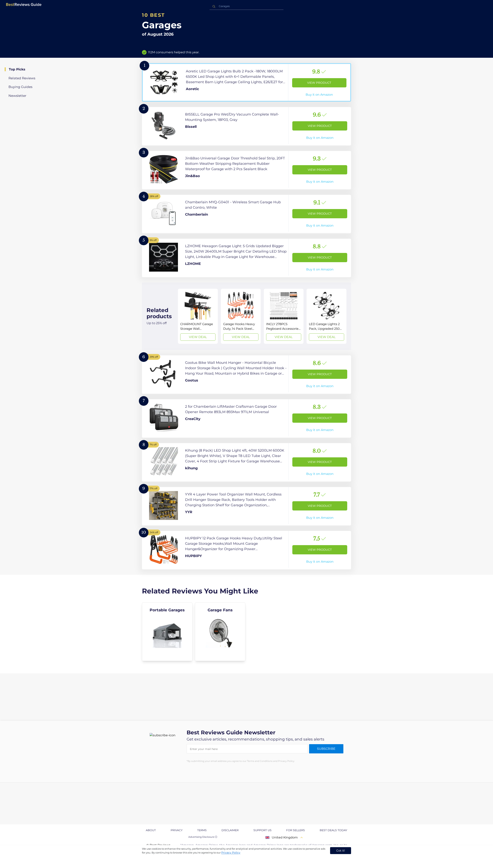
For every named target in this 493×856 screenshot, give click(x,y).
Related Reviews (21, 78)
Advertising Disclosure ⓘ (202, 836)
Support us (262, 830)
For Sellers (295, 830)
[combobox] (246, 6)
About (151, 830)
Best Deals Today (333, 830)
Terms (202, 830)
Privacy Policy (230, 852)
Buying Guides (20, 87)
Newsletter (17, 96)
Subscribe (326, 749)
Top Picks (17, 69)
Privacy (177, 830)
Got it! (340, 850)
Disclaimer (230, 830)
